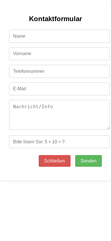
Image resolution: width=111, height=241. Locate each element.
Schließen (54, 160)
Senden (88, 160)
